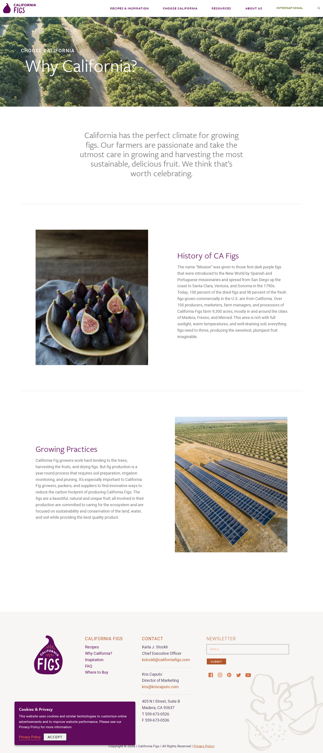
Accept (55, 737)
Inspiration (94, 660)
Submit (216, 661)
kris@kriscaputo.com (160, 687)
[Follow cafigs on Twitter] (238, 675)
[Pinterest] (229, 675)
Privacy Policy (204, 746)
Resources (221, 8)
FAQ (88, 666)
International (289, 7)
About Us (253, 8)
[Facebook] (211, 675)
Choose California (180, 8)
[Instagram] (220, 675)
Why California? (98, 654)
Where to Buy (96, 672)
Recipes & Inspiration (129, 8)
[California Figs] (19, 8)
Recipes (92, 647)
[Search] (319, 6)
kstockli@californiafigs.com (166, 660)
